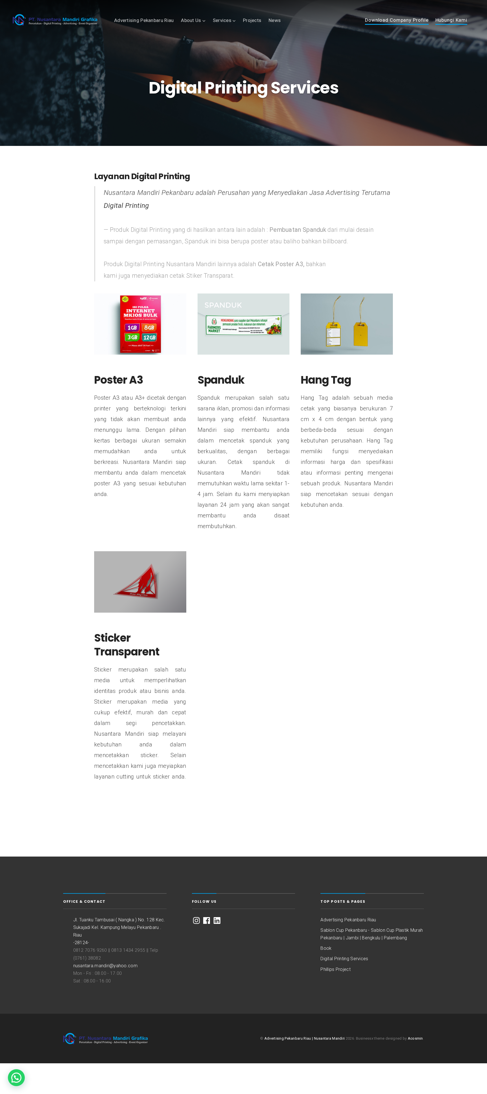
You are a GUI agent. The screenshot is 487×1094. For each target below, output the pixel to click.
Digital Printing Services (344, 958)
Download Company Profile (397, 20)
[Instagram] (196, 920)
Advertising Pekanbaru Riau (144, 20)
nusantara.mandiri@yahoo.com (105, 965)
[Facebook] (206, 920)
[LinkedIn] (217, 920)
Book (325, 948)
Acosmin (415, 1038)
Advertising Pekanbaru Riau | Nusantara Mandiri (304, 1038)
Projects (252, 20)
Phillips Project (335, 969)
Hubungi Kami (451, 20)
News (275, 20)
